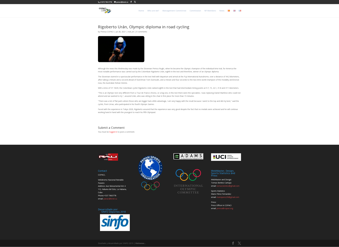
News (221, 11)
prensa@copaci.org (225, 208)
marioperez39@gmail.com (228, 197)
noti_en (131, 31)
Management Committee (174, 11)
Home (141, 11)
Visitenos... (140, 243)
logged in (113, 132)
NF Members (210, 11)
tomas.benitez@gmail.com (228, 186)
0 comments (141, 31)
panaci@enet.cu (110, 198)
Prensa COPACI (107, 31)
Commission (195, 11)
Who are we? (153, 11)
